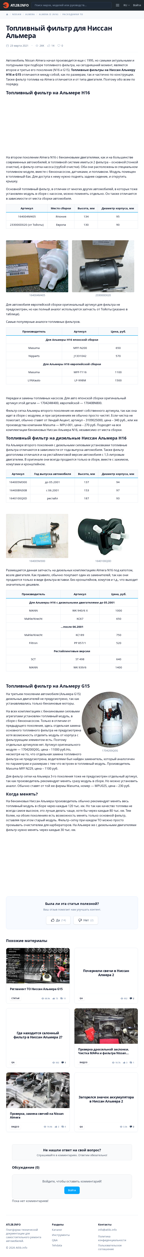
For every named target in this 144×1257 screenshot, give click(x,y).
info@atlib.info (107, 1229)
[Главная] (7, 14)
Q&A (55, 1240)
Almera (30, 14)
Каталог (57, 1229)
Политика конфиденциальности (112, 1238)
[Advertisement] (72, 124)
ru (125, 5)
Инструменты (61, 1235)
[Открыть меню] (118, 5)
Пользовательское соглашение (110, 1247)
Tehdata (57, 1245)
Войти (137, 5)
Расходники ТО (72, 14)
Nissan (16, 14)
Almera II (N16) (49, 14)
